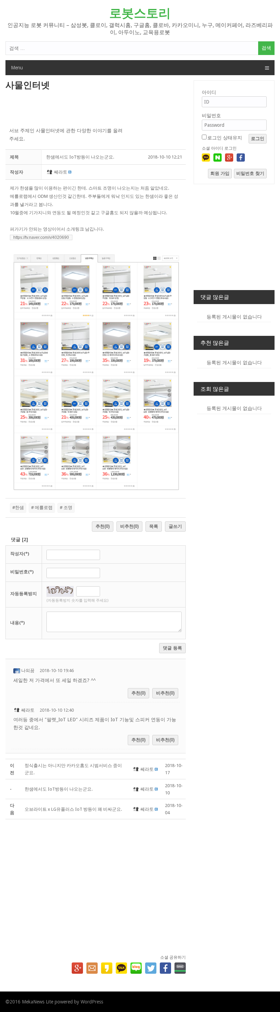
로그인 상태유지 (224, 137)
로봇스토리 (140, 13)
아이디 (209, 92)
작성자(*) (19, 553)
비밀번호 (211, 115)
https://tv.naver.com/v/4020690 (41, 237)
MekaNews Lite (37, 1001)
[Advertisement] (96, 109)
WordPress (92, 1001)
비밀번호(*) (21, 571)
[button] (50, 172)
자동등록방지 (23, 593)
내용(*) (17, 622)
